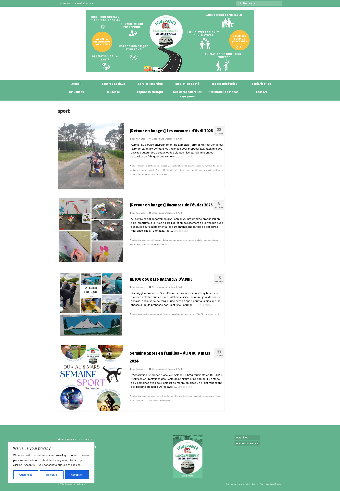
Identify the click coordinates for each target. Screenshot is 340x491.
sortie (132, 174)
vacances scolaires (161, 400)
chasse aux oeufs (169, 166)
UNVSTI (148, 400)
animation (142, 166)
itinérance (189, 240)
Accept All (77, 474)
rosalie (209, 170)
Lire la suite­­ (187, 156)
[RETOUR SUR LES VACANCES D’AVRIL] (91, 304)
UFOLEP (199, 314)
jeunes (143, 170)
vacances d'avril (159, 174)
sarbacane (210, 396)
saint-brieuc (135, 244)
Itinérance (140, 139)
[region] (51, 462)
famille (166, 396)
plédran (215, 240)
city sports (182, 166)
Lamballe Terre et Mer (156, 170)
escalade (200, 166)
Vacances (151, 244)
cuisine (191, 166)
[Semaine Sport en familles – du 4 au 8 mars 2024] (91, 378)
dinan (165, 240)
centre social (153, 166)
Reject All (51, 474)
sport (138, 174)
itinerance (217, 166)
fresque (166, 314)
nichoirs (178, 170)
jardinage (134, 170)
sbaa (218, 396)
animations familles (140, 314)
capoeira (146, 396)
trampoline (146, 174)
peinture (185, 314)
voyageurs (162, 244)
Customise (25, 474)
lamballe (198, 240)
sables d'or (218, 170)
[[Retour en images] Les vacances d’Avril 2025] (91, 155)
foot (172, 396)
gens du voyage (176, 240)
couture (158, 240)
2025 (134, 166)
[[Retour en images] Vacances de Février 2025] (91, 229)
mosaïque (175, 314)
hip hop (178, 396)
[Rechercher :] (259, 3)
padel (194, 170)
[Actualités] (166, 76)
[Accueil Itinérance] (174, 76)
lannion (170, 170)
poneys (201, 170)
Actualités (170, 139)
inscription (187, 396)
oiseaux (186, 170)
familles (208, 166)
